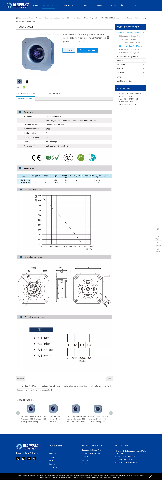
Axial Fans (121, 64)
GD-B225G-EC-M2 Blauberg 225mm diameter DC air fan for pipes (53, 419)
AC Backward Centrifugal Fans (129, 49)
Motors (120, 68)
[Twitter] (18, 458)
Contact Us (53, 467)
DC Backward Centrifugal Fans (130, 43)
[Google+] (29, 458)
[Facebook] (34, 458)
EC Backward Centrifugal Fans (129, 36)
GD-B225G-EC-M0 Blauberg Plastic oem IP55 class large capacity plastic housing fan (31, 419)
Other (119, 77)
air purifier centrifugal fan (100, 386)
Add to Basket (89, 50)
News (51, 461)
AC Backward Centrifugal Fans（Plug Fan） (132, 53)
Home (51, 450)
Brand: (51, 93)
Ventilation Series (124, 81)
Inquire (69, 50)
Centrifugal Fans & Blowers (50, 386)
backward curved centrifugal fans (75, 386)
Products (52, 457)
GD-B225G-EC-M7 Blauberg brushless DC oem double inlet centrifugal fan (98, 419)
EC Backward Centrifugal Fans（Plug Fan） (132, 39)
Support (52, 464)
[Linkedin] (23, 458)
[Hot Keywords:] (135, 5)
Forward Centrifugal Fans (127, 56)
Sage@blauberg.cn (129, 104)
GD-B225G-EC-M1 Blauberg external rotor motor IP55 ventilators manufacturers (76, 419)
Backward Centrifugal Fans (26, 386)
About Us (52, 454)
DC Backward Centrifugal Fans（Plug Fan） (132, 46)
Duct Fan (120, 73)
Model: (20, 93)
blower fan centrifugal (44, 390)
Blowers (120, 60)
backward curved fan (24, 390)
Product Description (25, 98)
